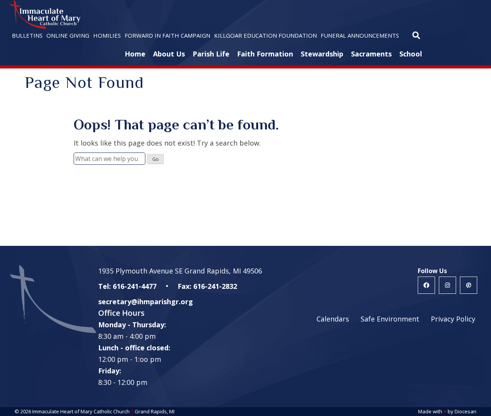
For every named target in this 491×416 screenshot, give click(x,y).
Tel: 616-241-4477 (127, 286)
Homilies (107, 35)
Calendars (332, 318)
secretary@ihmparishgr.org (145, 301)
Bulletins (27, 35)
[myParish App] (468, 285)
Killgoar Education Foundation (265, 35)
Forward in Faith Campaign (167, 35)
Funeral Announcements (360, 35)
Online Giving (67, 35)
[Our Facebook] (426, 285)
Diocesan (465, 411)
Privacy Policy (453, 318)
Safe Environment (390, 318)
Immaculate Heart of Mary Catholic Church (81, 411)
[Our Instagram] (447, 285)
